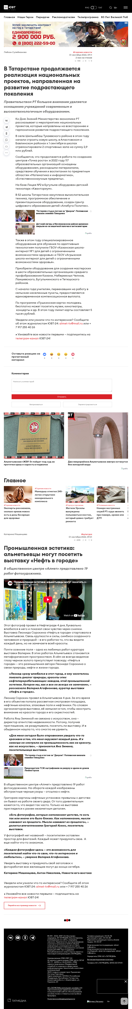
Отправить (61, 397)
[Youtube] (17, 937)
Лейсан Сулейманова (15, 52)
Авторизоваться (36, 404)
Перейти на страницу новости (22, 905)
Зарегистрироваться (87, 404)
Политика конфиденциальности (61, 999)
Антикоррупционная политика (100, 959)
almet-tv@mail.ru (71, 323)
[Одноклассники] (6, 133)
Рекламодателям (63, 17)
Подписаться (112, 989)
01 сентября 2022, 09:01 (80, 537)
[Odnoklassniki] (25, 937)
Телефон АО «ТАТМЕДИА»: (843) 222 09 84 (104, 963)
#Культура (86, 534)
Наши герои (25, 17)
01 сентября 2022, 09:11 (80, 55)
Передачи (43, 17)
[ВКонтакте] (6, 120)
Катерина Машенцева (15, 534)
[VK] (10, 937)
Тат (100, 7)
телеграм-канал (27, 338)
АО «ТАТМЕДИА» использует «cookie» (63, 988)
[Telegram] (6, 127)
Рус (87, 7)
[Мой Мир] (6, 146)
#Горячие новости (82, 52)
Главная (9, 17)
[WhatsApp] (6, 139)
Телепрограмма (87, 17)
